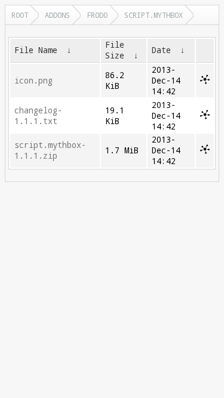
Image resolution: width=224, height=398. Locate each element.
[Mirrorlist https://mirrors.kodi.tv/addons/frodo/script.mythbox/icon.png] (205, 81)
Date (161, 50)
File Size (114, 50)
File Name (35, 50)
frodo (97, 15)
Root (19, 15)
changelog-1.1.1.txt (38, 116)
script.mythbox (153, 15)
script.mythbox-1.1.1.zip (50, 150)
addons (57, 15)
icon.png (33, 80)
